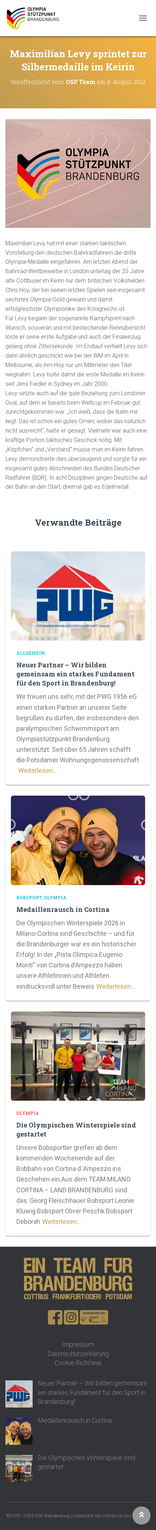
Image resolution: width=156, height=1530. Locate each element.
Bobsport (29, 897)
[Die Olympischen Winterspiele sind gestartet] (78, 1055)
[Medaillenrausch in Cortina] (78, 840)
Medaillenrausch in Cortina (63, 909)
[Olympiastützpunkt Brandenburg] (35, 18)
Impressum (78, 1344)
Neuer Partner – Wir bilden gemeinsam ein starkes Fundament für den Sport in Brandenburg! (75, 673)
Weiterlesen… (37, 770)
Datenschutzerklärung (78, 1354)
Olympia (55, 897)
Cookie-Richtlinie (78, 1363)
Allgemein (30, 653)
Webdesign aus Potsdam (126, 1515)
